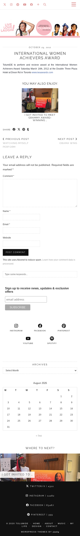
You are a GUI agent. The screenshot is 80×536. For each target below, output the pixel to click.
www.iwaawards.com (42, 72)
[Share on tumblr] (28, 129)
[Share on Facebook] (14, 129)
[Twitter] (4, 4)
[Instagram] (11, 4)
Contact (51, 526)
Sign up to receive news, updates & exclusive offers (37, 290)
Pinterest (41, 515)
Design (36, 526)
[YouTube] (24, 4)
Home (36, 523)
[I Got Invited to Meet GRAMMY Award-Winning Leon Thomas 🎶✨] (40, 100)
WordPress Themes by (40, 532)
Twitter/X (41, 486)
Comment (8, 176)
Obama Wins (67, 141)
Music (62, 523)
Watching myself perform (16, 143)
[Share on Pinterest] (23, 129)
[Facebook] (31, 4)
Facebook (41, 505)
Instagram (41, 496)
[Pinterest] (17, 4)
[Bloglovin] (38, 4)
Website (7, 237)
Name (6, 211)
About (49, 523)
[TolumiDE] (40, 20)
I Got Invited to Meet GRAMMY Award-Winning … (40, 117)
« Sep (39, 435)
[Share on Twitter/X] (18, 129)
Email (6, 224)
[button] (75, 5)
